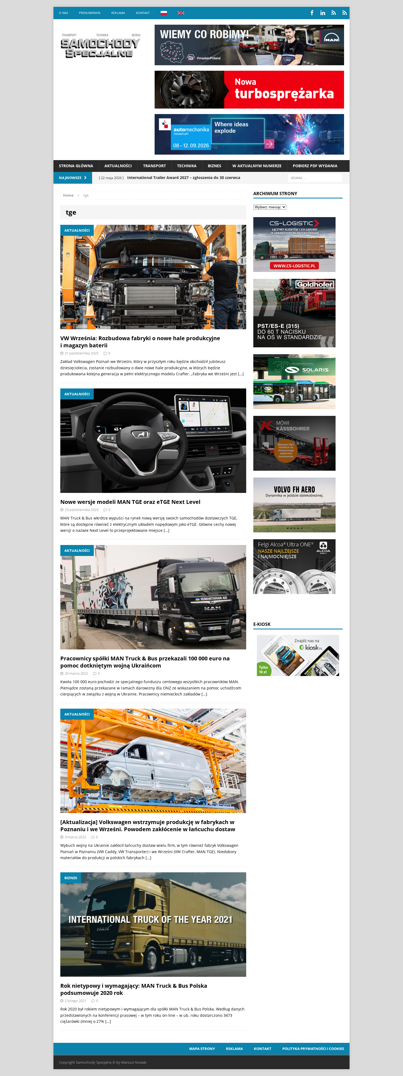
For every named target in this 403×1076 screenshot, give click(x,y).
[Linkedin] (323, 13)
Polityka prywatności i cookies (313, 1048)
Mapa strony (202, 1048)
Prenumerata (89, 13)
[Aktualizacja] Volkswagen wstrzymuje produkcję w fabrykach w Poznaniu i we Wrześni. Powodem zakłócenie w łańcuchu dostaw (147, 825)
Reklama (118, 13)
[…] (241, 373)
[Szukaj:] (315, 177)
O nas (63, 13)
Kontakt (143, 13)
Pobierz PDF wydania (315, 165)
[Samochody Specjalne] (100, 45)
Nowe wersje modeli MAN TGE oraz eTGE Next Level (130, 502)
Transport (154, 165)
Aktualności (118, 165)
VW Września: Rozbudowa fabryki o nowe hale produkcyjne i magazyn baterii (140, 341)
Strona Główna (76, 165)
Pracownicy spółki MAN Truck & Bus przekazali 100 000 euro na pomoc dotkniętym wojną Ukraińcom (145, 662)
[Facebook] (312, 13)
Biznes (214, 165)
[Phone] (334, 13)
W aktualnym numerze (257, 165)
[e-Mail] (345, 13)
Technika (187, 165)
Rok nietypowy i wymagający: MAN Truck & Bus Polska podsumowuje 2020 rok (133, 989)
